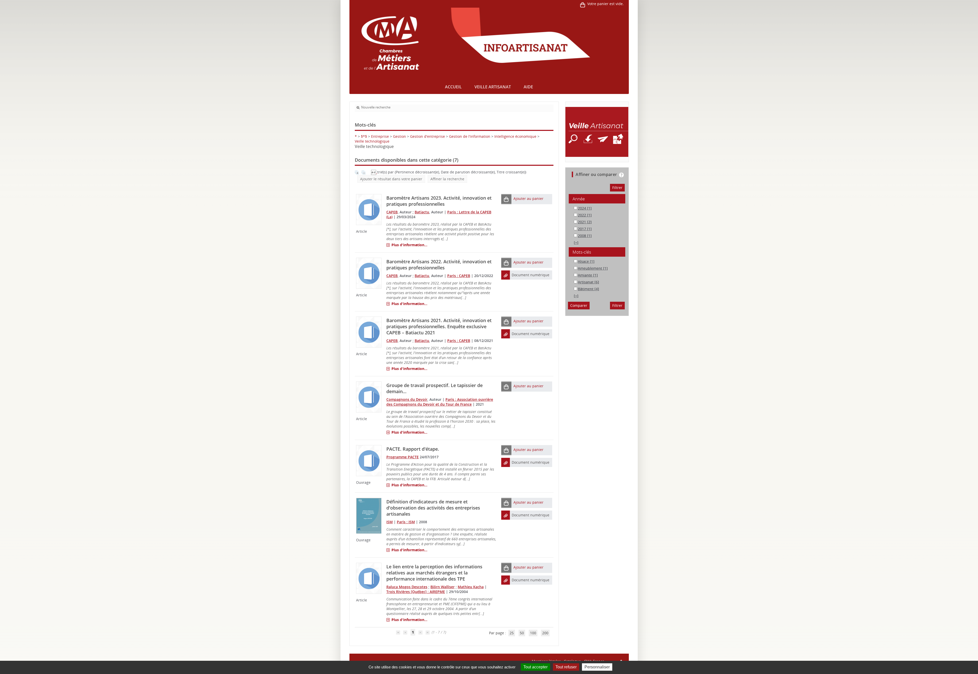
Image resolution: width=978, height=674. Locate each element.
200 (545, 632)
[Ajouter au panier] (506, 199)
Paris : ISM (406, 521)
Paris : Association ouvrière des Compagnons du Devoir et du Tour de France (439, 402)
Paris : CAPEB (458, 275)
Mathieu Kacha (471, 586)
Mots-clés (582, 252)
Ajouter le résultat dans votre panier (391, 178)
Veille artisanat (492, 87)
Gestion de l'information (469, 136)
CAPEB (392, 212)
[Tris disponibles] (374, 172)
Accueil (453, 87)
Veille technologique (372, 141)
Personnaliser (597, 667)
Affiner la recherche (447, 178)
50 (522, 632)
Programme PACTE (402, 457)
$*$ (364, 136)
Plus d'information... (409, 244)
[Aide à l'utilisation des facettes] (621, 175)
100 (533, 632)
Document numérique (530, 274)
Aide (528, 87)
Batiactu (422, 212)
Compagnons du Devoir (406, 399)
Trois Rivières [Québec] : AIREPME (415, 591)
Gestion (399, 136)
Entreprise (380, 136)
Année (579, 199)
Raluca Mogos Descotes (406, 586)
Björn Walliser (442, 586)
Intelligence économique (515, 136)
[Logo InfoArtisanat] (596, 132)
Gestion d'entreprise (427, 136)
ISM (389, 521)
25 (512, 632)
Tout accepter (535, 667)
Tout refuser (566, 667)
